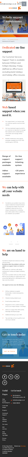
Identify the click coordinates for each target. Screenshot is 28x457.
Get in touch (9, 351)
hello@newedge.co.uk (8, 4)
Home (3, 39)
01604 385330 (16, 403)
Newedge (23, 446)
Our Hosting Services (13, 39)
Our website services (4, 419)
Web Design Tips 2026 (4, 433)
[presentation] (11, 241)
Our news (5, 424)
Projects (4, 410)
